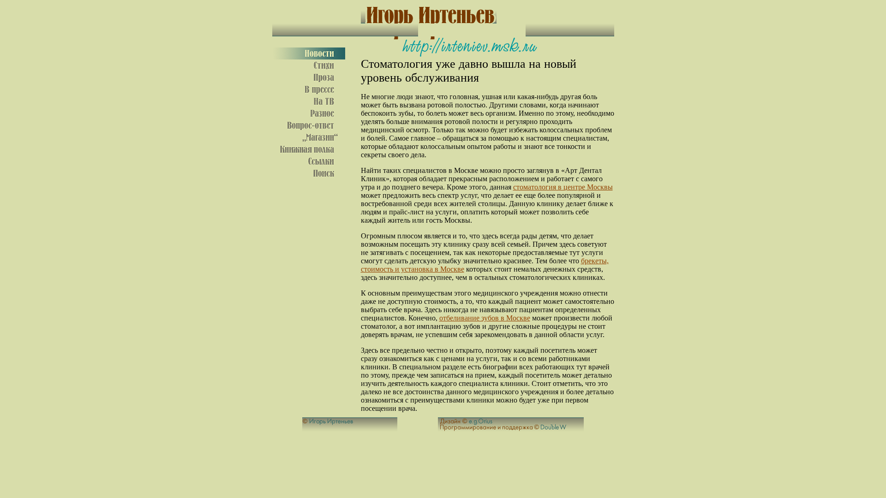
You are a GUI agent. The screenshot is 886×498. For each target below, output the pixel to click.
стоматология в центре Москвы (563, 187)
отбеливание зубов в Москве (484, 318)
